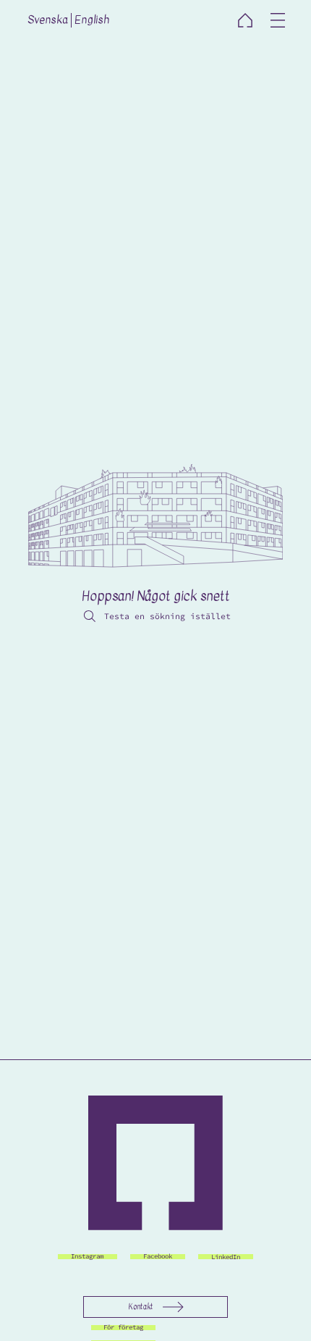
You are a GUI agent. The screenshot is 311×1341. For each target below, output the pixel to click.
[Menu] (278, 20)
